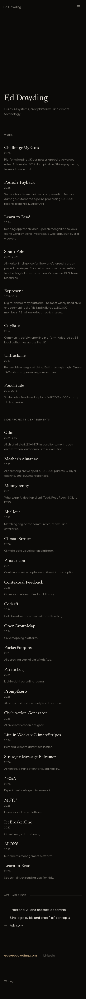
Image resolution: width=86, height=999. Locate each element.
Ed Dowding (12, 7)
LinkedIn (49, 955)
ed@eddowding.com (20, 955)
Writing (9, 981)
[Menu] (78, 6)
